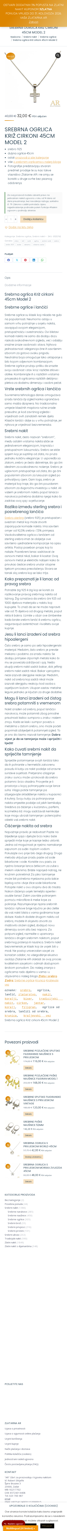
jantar (39, 1003)
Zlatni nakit (10, 1242)
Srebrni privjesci (16, 1227)
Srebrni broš (14, 1223)
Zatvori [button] (33, 22)
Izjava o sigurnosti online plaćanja (22, 1433)
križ (23, 241)
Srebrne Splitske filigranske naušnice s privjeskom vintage (42, 1100)
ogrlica (36, 241)
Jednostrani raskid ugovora (19, 1459)
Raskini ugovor (15, 1524)
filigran (29, 1007)
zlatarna (27, 244)
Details (28, 1068)
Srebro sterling (14, 518)
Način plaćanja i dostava (17, 1448)
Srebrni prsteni (16, 1230)
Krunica (40, 980)
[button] (58, 55)
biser (28, 998)
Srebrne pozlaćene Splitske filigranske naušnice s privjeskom (41, 1054)
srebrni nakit (46, 241)
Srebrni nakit (38, 236)
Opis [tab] (7, 278)
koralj (10, 1007)
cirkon (16, 241)
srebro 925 (10, 244)
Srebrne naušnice (17, 1215)
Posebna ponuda (14, 1204)
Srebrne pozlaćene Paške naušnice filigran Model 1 (40, 1077)
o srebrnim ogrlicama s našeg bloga (37, 162)
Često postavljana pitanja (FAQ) (21, 1464)
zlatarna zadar (38, 244)
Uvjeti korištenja (13, 1438)
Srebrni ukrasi (12, 1234)
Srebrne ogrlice (23, 236)
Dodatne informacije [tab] (18, 285)
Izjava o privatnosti (15, 1428)
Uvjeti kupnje (12, 1443)
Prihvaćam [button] (47, 1526)
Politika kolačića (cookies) (18, 1453)
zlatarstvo (27, 994)
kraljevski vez (37, 1015)
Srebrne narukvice (17, 1211)
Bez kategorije (12, 1200)
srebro (56, 241)
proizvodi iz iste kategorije (32, 157)
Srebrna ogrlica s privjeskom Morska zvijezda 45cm (42, 1168)
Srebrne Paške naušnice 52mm (33, 1123)
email (7, 1498)
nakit (29, 241)
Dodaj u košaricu (33, 219)
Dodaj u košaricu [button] (33, 1157)
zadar (19, 244)
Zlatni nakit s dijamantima (18, 1246)
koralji (11, 998)
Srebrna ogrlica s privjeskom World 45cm (40, 1145)
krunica (11, 1015)
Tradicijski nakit (13, 1238)
